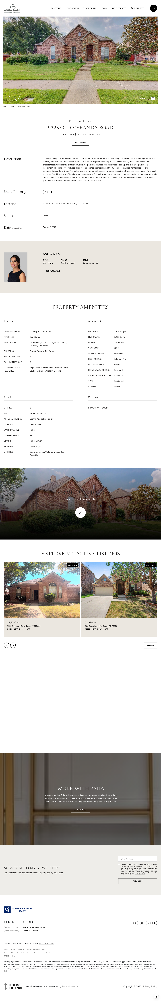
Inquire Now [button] (80, 143)
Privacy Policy (140, 873)
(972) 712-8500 (46, 943)
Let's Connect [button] (80, 810)
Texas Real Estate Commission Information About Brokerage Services (28, 953)
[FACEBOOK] (135, 923)
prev (11, 98)
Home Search (72, 8)
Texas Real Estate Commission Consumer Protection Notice (24, 950)
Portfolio (56, 8)
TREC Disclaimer (9, 956)
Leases (104, 8)
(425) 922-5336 (137, 8)
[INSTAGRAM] (142, 923)
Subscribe (137, 881)
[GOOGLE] (154, 923)
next (18, 98)
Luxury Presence (70, 986)
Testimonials (89, 8)
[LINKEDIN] (148, 923)
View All (150, 645)
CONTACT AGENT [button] (53, 271)
